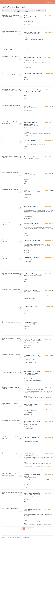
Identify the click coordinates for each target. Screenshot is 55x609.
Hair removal (11, 537)
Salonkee (4, 537)
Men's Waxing (25, 537)
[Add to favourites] (20, 17)
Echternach (18, 537)
